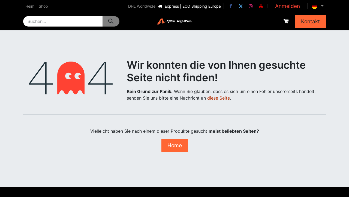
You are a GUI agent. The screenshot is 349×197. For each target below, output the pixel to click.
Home (174, 145)
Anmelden (287, 6)
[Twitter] (240, 6)
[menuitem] (30, 6)
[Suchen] (110, 21)
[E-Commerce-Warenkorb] (286, 21)
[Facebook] (230, 6)
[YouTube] (261, 6)
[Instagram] (250, 6)
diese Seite (218, 98)
